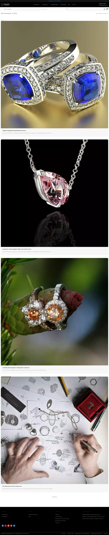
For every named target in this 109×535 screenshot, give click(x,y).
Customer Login (58, 516)
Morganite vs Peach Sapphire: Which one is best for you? (17, 249)
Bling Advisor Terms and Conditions (62, 518)
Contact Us (57, 522)
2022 (100, 13)
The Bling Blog (4, 516)
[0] (106, 9)
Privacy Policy (26, 533)
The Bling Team (5, 514)
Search (67, 9)
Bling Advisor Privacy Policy (60, 520)
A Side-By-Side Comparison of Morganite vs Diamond (16, 368)
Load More (54, 496)
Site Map (57, 514)
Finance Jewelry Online (33, 514)
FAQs (30, 516)
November (104, 13)
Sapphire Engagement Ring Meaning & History (14, 131)
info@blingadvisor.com (103, 5)
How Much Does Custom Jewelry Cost (12, 486)
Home (97, 13)
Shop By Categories (8, 9)
